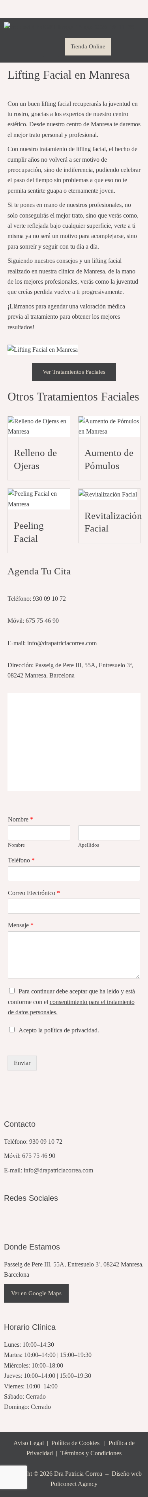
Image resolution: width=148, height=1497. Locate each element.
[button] (51, 47)
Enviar (22, 1063)
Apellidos (88, 845)
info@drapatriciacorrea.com (58, 1170)
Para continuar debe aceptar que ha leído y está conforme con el (71, 1001)
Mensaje (21, 925)
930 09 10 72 (45, 1141)
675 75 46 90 (38, 1155)
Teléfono (21, 860)
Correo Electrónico (34, 893)
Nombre (20, 819)
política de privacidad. (71, 1030)
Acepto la (59, 1030)
